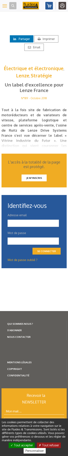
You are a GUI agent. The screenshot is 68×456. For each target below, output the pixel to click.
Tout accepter (23, 445)
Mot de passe (17, 233)
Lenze (22, 75)
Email (36, 47)
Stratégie (41, 75)
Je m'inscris (34, 177)
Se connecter (46, 251)
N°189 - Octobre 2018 (34, 98)
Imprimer (48, 39)
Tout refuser (50, 445)
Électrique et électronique (33, 68)
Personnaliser (35, 451)
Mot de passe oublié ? (22, 260)
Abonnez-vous (49, 5)
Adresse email (17, 215)
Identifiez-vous (62, 5)
